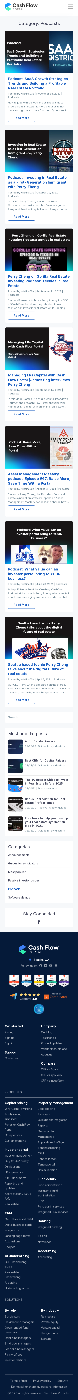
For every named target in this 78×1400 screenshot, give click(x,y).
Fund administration (50, 1185)
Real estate (12, 1204)
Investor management (18, 1155)
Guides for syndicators (23, 863)
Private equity (49, 1322)
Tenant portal (46, 1164)
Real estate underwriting (13, 1275)
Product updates (51, 1043)
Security (62, 1380)
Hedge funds (49, 1333)
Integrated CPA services (53, 1212)
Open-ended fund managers (17, 1330)
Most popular (17, 872)
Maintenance (46, 1136)
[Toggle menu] (70, 7)
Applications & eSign (51, 1142)
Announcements (18, 854)
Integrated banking (50, 1227)
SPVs (41, 1201)
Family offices (13, 1354)
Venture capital (50, 1327)
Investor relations (15, 1360)
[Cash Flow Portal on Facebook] (39, 922)
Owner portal (46, 1131)
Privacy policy (42, 1380)
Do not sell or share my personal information (39, 1386)
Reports (43, 1125)
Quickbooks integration (52, 1120)
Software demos (19, 897)
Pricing (9, 1032)
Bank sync (44, 1114)
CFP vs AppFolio (51, 1075)
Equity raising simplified (13, 1117)
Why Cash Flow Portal (18, 1108)
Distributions (12, 1166)
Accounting (45, 1257)
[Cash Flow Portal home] (21, 6)
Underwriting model (17, 1288)
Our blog (46, 1032)
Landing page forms (17, 1235)
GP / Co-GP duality (17, 1161)
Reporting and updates (14, 1186)
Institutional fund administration (48, 1193)
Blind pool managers (18, 1343)
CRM (41, 1153)
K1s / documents (15, 1178)
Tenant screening (49, 1147)
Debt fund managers (18, 1338)
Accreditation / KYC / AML (18, 1196)
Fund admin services (51, 1206)
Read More (21, 118)
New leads (44, 1242)
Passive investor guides (24, 880)
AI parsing (11, 1282)
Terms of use (18, 1380)
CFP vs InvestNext (52, 1080)
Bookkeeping (46, 1108)
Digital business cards (18, 1224)
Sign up (9, 1037)
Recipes (10, 1247)
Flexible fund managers (20, 1322)
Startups (46, 1338)
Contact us (11, 1058)
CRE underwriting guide (16, 1264)
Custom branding (15, 1140)
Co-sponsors (13, 1135)
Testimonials (49, 1037)
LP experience (14, 1172)
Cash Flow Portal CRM (19, 1219)
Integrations (12, 1230)
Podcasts (14, 889)
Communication (47, 1170)
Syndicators (12, 1316)
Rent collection (47, 1159)
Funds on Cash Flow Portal (17, 1127)
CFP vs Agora (49, 1069)
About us (46, 1054)
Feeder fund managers (19, 1349)
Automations (12, 1241)
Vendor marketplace (54, 1049)
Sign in (9, 1043)
